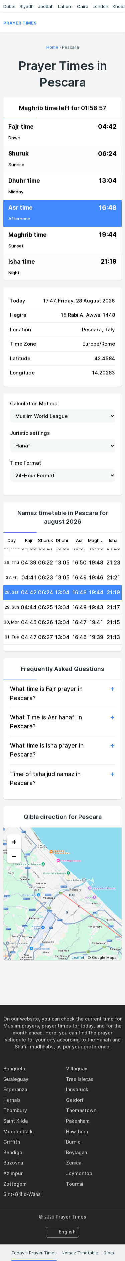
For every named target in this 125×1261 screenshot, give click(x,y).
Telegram (70, 974)
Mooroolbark (18, 1131)
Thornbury (15, 1110)
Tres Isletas (79, 1079)
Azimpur (13, 1173)
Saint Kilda (15, 1121)
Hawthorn (77, 1131)
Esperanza (15, 1089)
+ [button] (14, 841)
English (67, 1231)
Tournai (74, 1184)
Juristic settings (30, 433)
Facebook (39, 974)
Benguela (14, 1068)
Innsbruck (77, 1089)
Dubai (9, 6)
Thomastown (81, 1110)
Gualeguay (15, 1079)
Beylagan (76, 1152)
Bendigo (12, 1152)
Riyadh (27, 6)
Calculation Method (34, 403)
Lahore (65, 6)
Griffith (11, 1142)
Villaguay (76, 1068)
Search (118, 23)
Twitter (55, 974)
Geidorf (75, 1100)
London (100, 6)
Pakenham (78, 1121)
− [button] (14, 856)
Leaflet (78, 957)
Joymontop (79, 1173)
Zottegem (15, 1184)
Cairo (82, 6)
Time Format (25, 463)
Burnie (73, 1142)
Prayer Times (20, 23)
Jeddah (46, 6)
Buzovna (13, 1162)
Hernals (12, 1100)
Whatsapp (85, 974)
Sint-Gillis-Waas (22, 1194)
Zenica (73, 1162)
